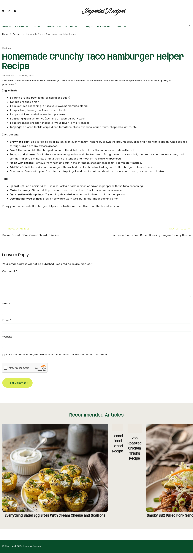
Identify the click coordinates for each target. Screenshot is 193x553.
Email (6, 320)
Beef (5, 26)
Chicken (20, 26)
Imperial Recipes (103, 11)
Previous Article (18, 228)
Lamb (36, 26)
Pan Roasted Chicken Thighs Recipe (135, 448)
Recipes (6, 48)
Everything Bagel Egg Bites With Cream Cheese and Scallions (55, 515)
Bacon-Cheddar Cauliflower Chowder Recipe (30, 235)
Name (7, 303)
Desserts (52, 26)
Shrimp (69, 26)
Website (7, 336)
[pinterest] (3, 11)
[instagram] (9, 11)
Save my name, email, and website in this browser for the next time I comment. (57, 354)
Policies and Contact (110, 26)
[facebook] (15, 11)
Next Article (177, 228)
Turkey (85, 26)
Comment (9, 271)
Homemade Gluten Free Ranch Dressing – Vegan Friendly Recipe (150, 235)
